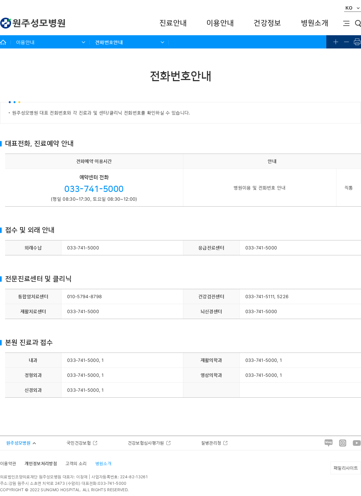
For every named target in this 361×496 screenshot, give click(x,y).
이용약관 (8, 463)
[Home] (5, 42)
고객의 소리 (76, 463)
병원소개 (314, 23)
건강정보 (267, 23)
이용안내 (220, 23)
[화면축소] (346, 41)
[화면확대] (336, 41)
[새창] (328, 442)
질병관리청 (211, 443)
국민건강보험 (79, 443)
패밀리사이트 (346, 468)
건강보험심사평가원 (146, 443)
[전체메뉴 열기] (346, 23)
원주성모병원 (18, 443)
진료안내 (173, 23)
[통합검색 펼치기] (358, 23)
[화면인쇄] (357, 41)
